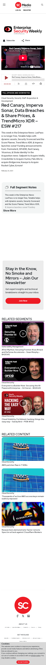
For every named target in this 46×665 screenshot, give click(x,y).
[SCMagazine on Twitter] (23, 616)
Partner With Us (23, 641)
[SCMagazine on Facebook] (17, 616)
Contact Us (25, 627)
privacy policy (35, 655)
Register (27, 10)
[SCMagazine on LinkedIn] (28, 616)
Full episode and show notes (16, 93)
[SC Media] (23, 5)
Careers (33, 627)
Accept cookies (23, 662)
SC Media (7, 627)
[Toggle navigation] (4, 4)
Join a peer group (36, 638)
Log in (18, 10)
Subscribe (6, 638)
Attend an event (26, 638)
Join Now (23, 301)
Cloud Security (7, 98)
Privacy (39, 627)
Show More (9, 210)
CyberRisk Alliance (16, 627)
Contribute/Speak (15, 638)
